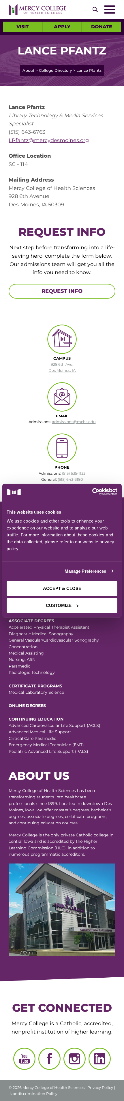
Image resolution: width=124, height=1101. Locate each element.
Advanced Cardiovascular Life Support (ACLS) (54, 725)
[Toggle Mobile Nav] (109, 9)
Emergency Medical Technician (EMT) (46, 744)
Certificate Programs (35, 686)
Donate (101, 26)
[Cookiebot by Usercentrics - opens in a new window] (89, 491)
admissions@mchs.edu (74, 421)
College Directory (55, 70)
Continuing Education (36, 719)
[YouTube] (24, 1059)
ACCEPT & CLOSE (62, 588)
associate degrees (45, 816)
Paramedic (19, 666)
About (28, 70)
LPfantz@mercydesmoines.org (49, 140)
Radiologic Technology (32, 672)
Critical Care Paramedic (32, 738)
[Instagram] (74, 1059)
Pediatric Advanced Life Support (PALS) (48, 751)
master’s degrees (71, 809)
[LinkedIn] (100, 1059)
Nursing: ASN (22, 659)
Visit (22, 26)
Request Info (62, 291)
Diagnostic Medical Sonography (41, 633)
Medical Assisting (26, 653)
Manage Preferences (85, 571)
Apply (62, 26)
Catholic (84, 835)
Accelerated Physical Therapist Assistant (49, 627)
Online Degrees (27, 705)
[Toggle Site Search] (95, 9)
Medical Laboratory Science (36, 692)
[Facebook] (49, 1059)
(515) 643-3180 (70, 479)
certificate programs (85, 816)
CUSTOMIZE (59, 605)
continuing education (39, 822)
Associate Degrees (31, 620)
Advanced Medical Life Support (40, 731)
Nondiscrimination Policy (33, 1093)
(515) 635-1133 (73, 473)
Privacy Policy (100, 1087)
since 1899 (46, 803)
